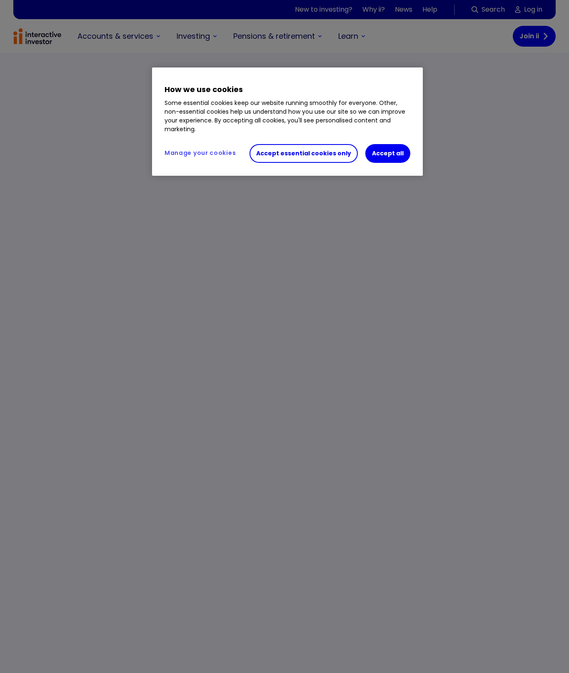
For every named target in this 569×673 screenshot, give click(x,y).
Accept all (388, 153)
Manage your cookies (200, 153)
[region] (287, 121)
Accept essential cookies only (303, 153)
